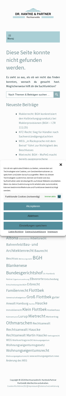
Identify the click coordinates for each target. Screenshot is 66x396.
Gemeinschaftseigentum (16, 297)
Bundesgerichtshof (24, 273)
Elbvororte (37, 279)
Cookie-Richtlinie (15, 231)
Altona (12, 238)
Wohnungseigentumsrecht (27, 350)
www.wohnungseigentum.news (44, 356)
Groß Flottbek (39, 296)
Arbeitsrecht (38, 238)
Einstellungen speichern (33, 225)
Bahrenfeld (14, 244)
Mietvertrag (52, 316)
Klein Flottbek (34, 309)
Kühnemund (12, 316)
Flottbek (36, 290)
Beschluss (12, 258)
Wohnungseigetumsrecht (17, 356)
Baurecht (41, 251)
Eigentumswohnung (21, 279)
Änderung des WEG (16, 360)
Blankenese (16, 265)
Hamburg (22, 303)
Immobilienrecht (14, 310)
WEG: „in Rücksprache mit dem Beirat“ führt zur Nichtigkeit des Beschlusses (38, 145)
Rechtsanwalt (41, 323)
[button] (60, 164)
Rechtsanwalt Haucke (23, 329)
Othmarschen (19, 323)
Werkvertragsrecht (22, 340)
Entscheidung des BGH (16, 284)
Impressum (53, 231)
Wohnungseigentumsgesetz (25, 345)
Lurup (23, 316)
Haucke (41, 303)
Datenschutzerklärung (35, 231)
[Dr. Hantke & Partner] (33, 13)
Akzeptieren (33, 206)
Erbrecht (33, 284)
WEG (9, 340)
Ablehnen (33, 215)
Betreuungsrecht (25, 259)
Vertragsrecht (54, 335)
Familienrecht (17, 290)
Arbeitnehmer (24, 239)
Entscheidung (51, 279)
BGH (37, 257)
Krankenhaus (53, 310)
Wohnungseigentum (41, 340)
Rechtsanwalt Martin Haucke (26, 335)
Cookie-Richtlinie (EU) (17, 386)
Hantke (32, 304)
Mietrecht (36, 316)
